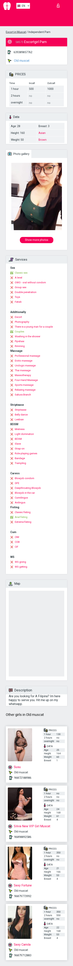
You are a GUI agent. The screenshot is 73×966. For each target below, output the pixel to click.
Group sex (20, 287)
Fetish (18, 301)
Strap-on (20, 448)
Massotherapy (23, 375)
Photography (22, 321)
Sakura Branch (23, 394)
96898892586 (22, 837)
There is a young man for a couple (34, 326)
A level (18, 277)
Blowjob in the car (25, 492)
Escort (18, 317)
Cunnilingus (21, 497)
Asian (42, 132)
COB (17, 541)
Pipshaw (19, 341)
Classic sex (21, 272)
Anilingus (20, 502)
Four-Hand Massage (26, 380)
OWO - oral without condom (30, 282)
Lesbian (19, 419)
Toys (17, 297)
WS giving (20, 561)
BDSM (18, 438)
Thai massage (23, 370)
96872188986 (22, 778)
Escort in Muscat (16, 32)
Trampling (20, 463)
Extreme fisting (23, 521)
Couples (19, 331)
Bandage (20, 458)
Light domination (24, 434)
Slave (18, 443)
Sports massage (24, 384)
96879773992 (22, 896)
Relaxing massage (25, 389)
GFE (17, 483)
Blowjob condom (24, 478)
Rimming (20, 346)
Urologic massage (25, 365)
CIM (17, 537)
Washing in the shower (27, 336)
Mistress (20, 429)
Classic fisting (23, 512)
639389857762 (23, 52)
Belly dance (21, 414)
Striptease (20, 409)
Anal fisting (21, 517)
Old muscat (21, 60)
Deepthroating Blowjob (28, 487)
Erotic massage (23, 360)
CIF (16, 546)
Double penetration (25, 292)
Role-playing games (26, 453)
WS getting (21, 566)
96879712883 (22, 955)
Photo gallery (21, 153)
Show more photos (36, 239)
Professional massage (27, 355)
